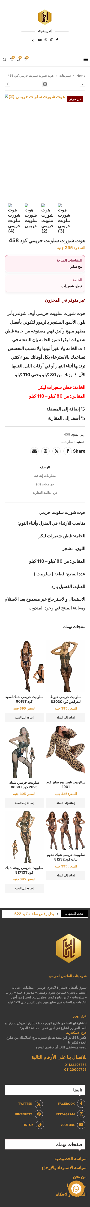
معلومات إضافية (45, 475)
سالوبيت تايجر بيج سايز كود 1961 (65, 784)
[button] (57, 913)
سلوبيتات (65, 75)
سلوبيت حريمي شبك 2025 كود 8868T (24, 784)
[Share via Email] (34, 451)
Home (81, 75)
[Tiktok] (33, 39)
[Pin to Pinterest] (45, 451)
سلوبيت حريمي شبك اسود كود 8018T (24, 699)
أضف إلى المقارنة (64, 418)
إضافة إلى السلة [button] (66, 717)
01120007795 (75, 1069)
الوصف (45, 467)
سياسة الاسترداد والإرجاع (64, 1167)
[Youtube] (40, 39)
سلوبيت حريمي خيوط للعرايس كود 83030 (65, 699)
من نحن (80, 1176)
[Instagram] (51, 39)
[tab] (45, 467)
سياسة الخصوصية (70, 1158)
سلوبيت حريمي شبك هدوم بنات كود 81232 (66, 856)
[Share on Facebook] (67, 451)
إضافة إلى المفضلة (63, 409)
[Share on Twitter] (56, 451)
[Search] (4, 59)
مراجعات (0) (45, 484)
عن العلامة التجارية (45, 492)
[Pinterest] (46, 39)
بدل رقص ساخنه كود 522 (34, 913)
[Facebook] (57, 39)
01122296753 (76, 1065)
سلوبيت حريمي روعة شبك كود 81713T (24, 870)
